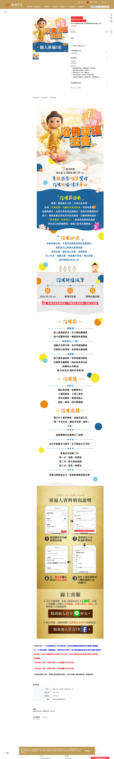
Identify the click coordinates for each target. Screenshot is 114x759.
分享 (74, 88)
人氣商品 (111, 32)
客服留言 (67, 756)
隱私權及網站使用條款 (45, 758)
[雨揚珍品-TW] (14, 5)
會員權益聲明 (68, 758)
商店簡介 (42, 756)
